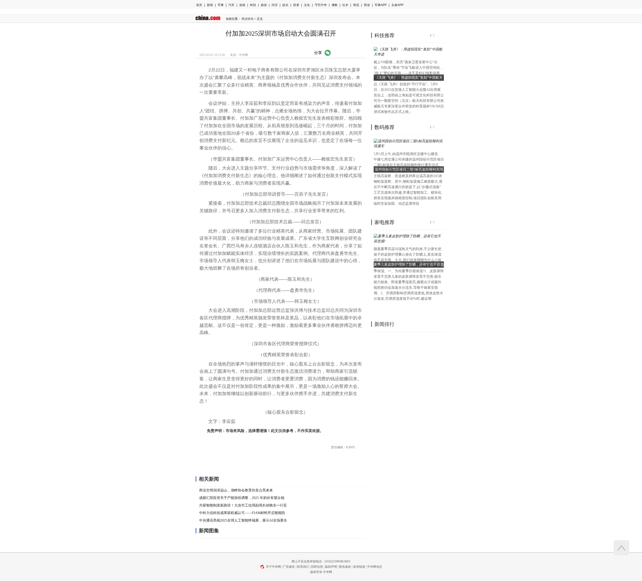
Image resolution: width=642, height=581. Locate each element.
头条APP (397, 5)
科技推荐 (384, 35)
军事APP (381, 5)
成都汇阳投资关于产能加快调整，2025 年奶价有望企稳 (241, 498)
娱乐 (285, 5)
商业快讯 (248, 19)
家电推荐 (384, 222)
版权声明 (331, 566)
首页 (199, 5)
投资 (296, 5)
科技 (253, 5)
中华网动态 (374, 566)
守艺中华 (321, 5)
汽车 (231, 5)
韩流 (356, 5)
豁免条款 (345, 566)
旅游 (264, 5)
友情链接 (359, 566)
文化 (307, 5)
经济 (275, 5)
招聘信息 (317, 566)
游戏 (242, 5)
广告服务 (289, 566)
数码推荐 (384, 127)
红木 (345, 5)
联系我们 (303, 566)
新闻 (210, 5)
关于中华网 (273, 566)
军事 (221, 5)
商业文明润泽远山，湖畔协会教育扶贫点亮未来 (236, 490)
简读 (367, 5)
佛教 (335, 5)
